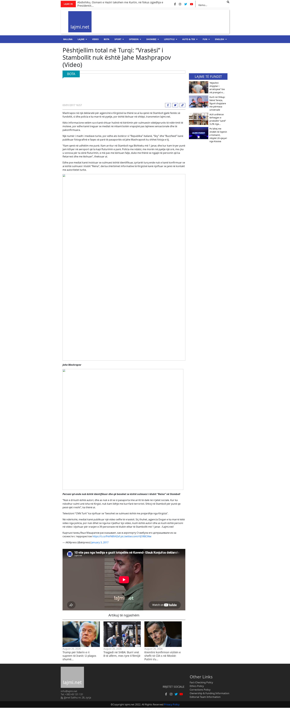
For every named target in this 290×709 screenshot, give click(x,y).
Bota (106, 39)
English (219, 39)
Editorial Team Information (205, 697)
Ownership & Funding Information (209, 693)
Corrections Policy (200, 689)
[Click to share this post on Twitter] (174, 105)
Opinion (134, 39)
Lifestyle (169, 39)
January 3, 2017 (99, 542)
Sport (117, 39)
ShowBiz (151, 39)
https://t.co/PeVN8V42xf (106, 536)
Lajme (81, 39)
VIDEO (95, 39)
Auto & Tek (188, 39)
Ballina (67, 39)
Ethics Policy (197, 686)
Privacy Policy (171, 704)
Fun (205, 39)
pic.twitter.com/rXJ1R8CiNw (136, 536)
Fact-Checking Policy (201, 682)
